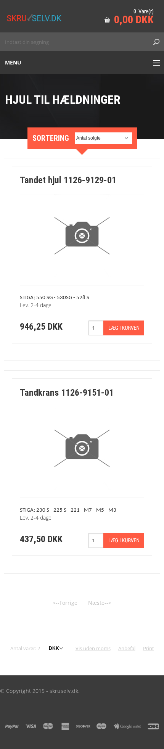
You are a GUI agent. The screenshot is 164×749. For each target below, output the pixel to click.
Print (148, 648)
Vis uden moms (93, 648)
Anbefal (126, 648)
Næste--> (99, 602)
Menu (13, 62)
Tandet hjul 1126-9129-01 (68, 180)
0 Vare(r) (143, 11)
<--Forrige (65, 602)
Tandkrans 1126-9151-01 (67, 392)
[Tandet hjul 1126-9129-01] (82, 235)
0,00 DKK (134, 19)
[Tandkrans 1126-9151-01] (82, 447)
